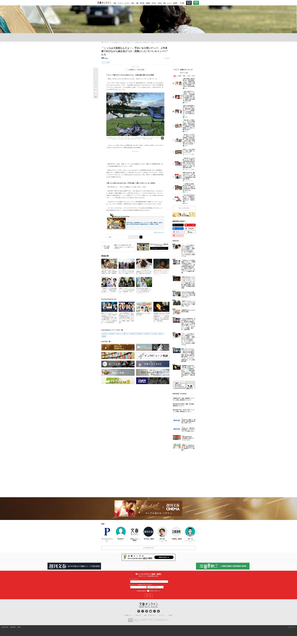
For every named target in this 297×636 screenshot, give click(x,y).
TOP (102, 42)
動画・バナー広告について (149, 615)
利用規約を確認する (142, 590)
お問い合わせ (138, 615)
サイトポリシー (162, 615)
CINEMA (160, 3)
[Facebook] (138, 611)
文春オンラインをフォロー (160, 248)
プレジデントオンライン (189, 180)
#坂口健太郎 (112, 333)
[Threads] (146, 611)
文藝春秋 (148, 3)
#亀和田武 (139, 333)
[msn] (154, 611)
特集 (132, 3)
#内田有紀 (132, 333)
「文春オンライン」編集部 (189, 154)
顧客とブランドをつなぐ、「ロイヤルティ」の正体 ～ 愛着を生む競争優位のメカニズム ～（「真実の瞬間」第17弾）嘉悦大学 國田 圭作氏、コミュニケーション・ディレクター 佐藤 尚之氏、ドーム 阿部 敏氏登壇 (109, 318)
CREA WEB (12, 627)
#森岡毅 (104, 336)
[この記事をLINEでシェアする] (95, 85)
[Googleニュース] (150, 611)
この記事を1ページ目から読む (136, 69)
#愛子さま (125, 333)
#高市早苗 (104, 333)
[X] (142, 611)
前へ (110, 237)
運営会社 (170, 615)
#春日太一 (161, 333)
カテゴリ (126, 3)
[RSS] (158, 611)
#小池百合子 (147, 333)
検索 (183, 3)
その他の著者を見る (148, 547)
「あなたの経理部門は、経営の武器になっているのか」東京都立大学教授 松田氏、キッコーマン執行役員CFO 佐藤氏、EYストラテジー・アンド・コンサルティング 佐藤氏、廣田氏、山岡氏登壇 (127, 318)
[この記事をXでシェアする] (95, 70)
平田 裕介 (186, 88)
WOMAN (154, 3)
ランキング (120, 3)
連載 (137, 3)
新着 (115, 3)
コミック (169, 3)
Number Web (5, 627)
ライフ (106, 42)
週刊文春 (142, 3)
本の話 (19, 627)
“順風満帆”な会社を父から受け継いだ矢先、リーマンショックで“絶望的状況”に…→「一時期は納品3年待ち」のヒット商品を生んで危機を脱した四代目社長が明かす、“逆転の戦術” (161, 318)
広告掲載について (128, 615)
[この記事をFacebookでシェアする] (95, 75)
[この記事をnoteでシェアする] (96, 90)
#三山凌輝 (154, 333)
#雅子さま (119, 333)
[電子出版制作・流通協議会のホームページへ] (130, 620)
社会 (108, 62)
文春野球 (175, 3)
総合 (187, 72)
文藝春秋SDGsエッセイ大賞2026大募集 (143, 315)
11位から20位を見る (184, 208)
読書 (164, 3)
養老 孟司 (186, 203)
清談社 (106, 58)
